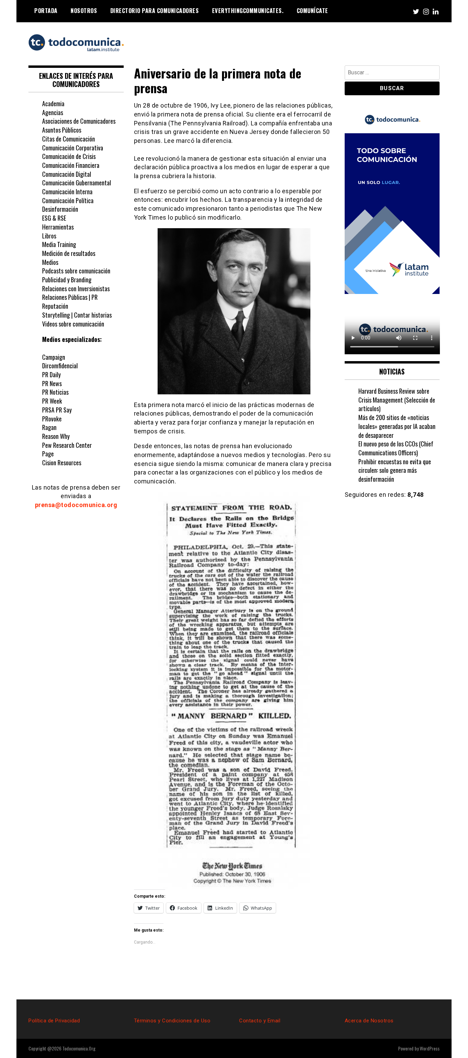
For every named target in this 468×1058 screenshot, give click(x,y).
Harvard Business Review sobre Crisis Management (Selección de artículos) (396, 399)
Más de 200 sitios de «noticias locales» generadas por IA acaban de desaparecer (396, 426)
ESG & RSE (54, 217)
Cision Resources (61, 462)
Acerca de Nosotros (369, 1021)
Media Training (59, 244)
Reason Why (56, 436)
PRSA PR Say (57, 409)
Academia (53, 103)
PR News (52, 383)
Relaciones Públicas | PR (70, 297)
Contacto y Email (259, 1021)
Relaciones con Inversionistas (76, 288)
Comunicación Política (68, 200)
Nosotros (84, 11)
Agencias (52, 112)
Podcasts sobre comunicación (76, 270)
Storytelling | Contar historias (77, 314)
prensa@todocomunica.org (76, 504)
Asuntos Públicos (61, 129)
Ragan (49, 427)
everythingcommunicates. (248, 11)
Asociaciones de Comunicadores (78, 120)
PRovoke (52, 418)
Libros (49, 235)
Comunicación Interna (67, 191)
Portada (46, 11)
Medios (50, 262)
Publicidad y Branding (66, 279)
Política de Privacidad (54, 1021)
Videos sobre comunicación (73, 323)
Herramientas (58, 226)
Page (48, 453)
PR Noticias (55, 391)
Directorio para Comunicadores (154, 11)
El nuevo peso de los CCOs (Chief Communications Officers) (395, 448)
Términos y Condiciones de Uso (172, 1021)
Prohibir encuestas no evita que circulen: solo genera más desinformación (394, 470)
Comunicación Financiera (70, 165)
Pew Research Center (67, 445)
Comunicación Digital (66, 174)
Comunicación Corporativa (72, 147)
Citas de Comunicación (68, 138)
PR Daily (51, 374)
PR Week (52, 400)
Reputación (55, 306)
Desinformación (60, 209)
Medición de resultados (68, 253)
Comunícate (312, 11)
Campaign (53, 357)
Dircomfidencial (60, 365)
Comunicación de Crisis (69, 156)
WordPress (430, 1048)
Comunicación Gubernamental (76, 182)
